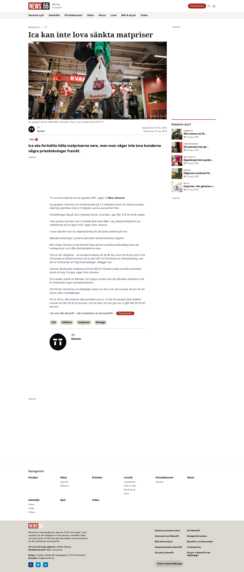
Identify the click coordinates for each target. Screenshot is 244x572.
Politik (31, 508)
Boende (159, 482)
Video (144, 15)
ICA (53, 322)
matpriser (84, 322)
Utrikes (31, 512)
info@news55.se (46, 558)
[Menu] (214, 6)
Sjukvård (64, 482)
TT (45, 27)
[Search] (209, 6)
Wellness (64, 485)
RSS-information (164, 541)
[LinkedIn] (45, 564)
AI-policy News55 (164, 552)
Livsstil (128, 477)
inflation (67, 322)
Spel (63, 500)
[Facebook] (30, 564)
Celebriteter (129, 482)
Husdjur (33, 477)
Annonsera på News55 (167, 536)
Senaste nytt (36, 15)
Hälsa (90, 15)
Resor (102, 15)
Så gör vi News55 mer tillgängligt (199, 554)
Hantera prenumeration (167, 530)
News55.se (34, 27)
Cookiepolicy (194, 547)
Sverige (100, 322)
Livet (114, 15)
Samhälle (54, 15)
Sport (126, 493)
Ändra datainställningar (169, 563)
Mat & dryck (128, 15)
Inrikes (31, 504)
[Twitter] (38, 564)
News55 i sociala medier (200, 541)
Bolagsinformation (197, 536)
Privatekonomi (73, 15)
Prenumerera (197, 6)
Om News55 (193, 530)
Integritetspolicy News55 (168, 547)
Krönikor (97, 477)
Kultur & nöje (130, 485)
